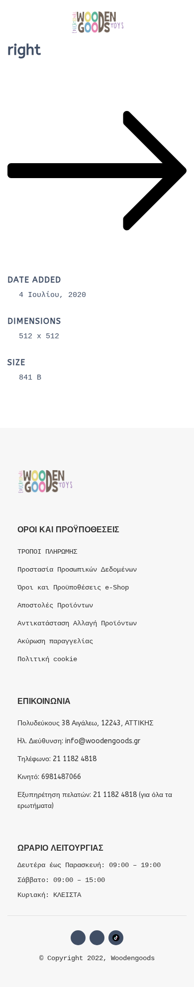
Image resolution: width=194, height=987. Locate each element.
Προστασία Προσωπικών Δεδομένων (77, 570)
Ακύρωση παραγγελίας (55, 641)
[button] (17, 22)
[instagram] (97, 937)
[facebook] (78, 937)
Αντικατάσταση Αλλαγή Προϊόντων (77, 623)
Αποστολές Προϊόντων (55, 605)
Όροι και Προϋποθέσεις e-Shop (73, 588)
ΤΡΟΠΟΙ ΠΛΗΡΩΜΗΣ (47, 552)
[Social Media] (115, 937)
